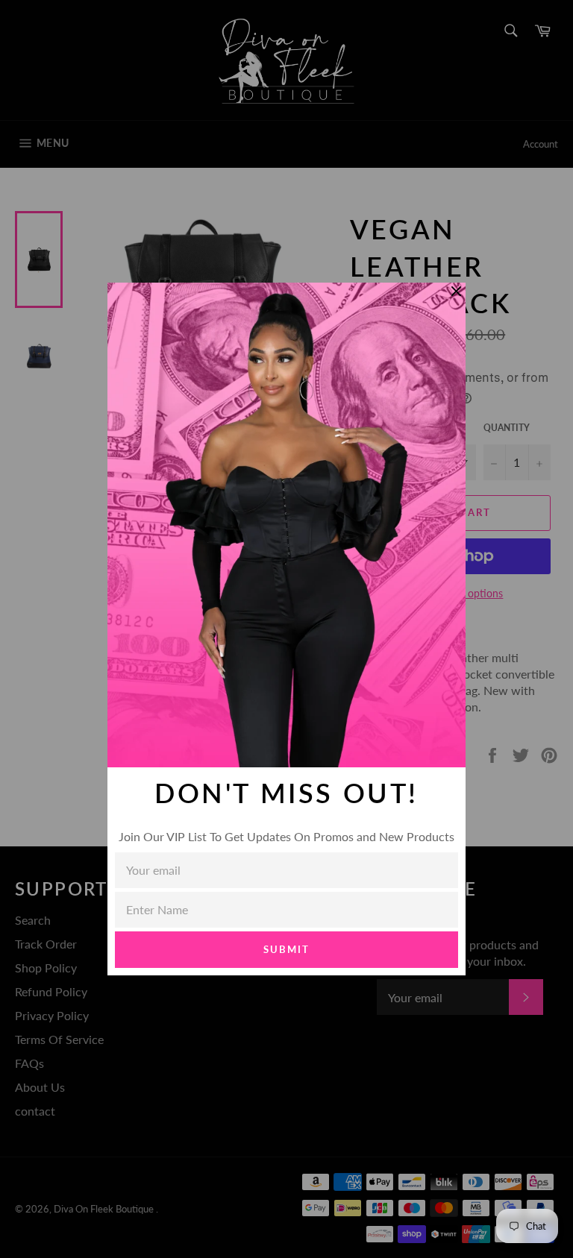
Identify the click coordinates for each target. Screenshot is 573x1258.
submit (286, 949)
